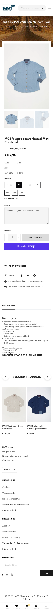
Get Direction (8, 461)
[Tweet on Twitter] (28, 275)
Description (8, 306)
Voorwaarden (9, 493)
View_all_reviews (18, 149)
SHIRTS (20, 173)
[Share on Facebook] (22, 275)
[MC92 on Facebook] (2, 575)
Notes (7, 205)
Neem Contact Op (11, 499)
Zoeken (6, 487)
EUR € (7, 470)
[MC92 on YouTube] (12, 575)
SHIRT (19, 163)
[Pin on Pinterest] (35, 275)
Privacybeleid (9, 511)
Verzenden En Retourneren (15, 505)
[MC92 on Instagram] (7, 575)
